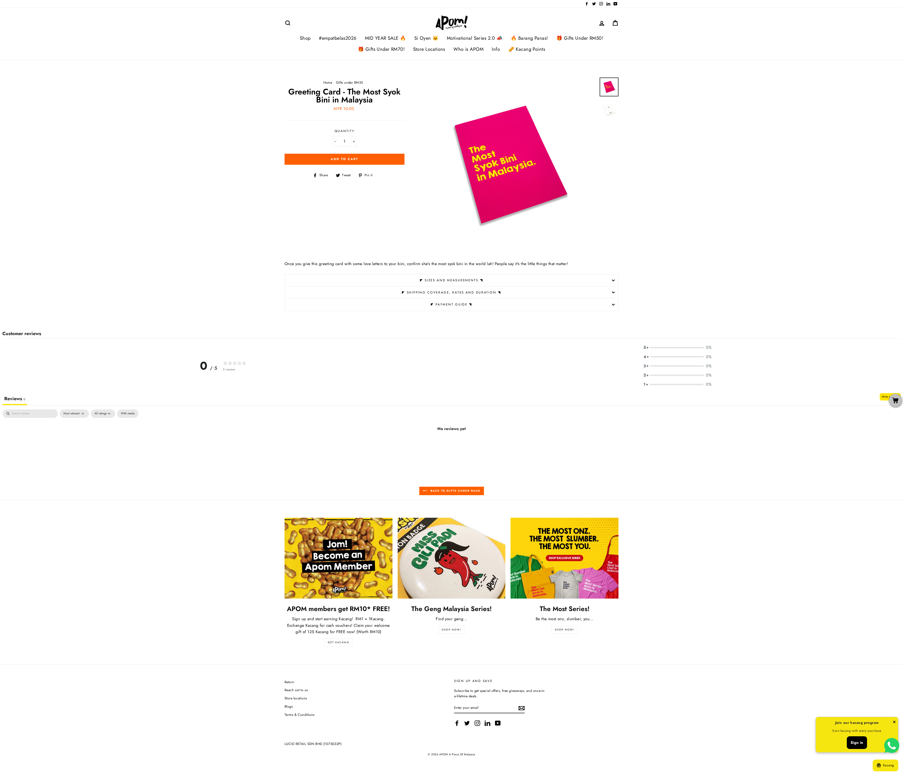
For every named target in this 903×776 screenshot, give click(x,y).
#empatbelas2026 (337, 38)
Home (327, 82)
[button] (677, 347)
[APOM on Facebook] (457, 723)
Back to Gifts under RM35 (454, 491)
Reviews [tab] (14, 398)
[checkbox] (128, 413)
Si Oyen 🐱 (426, 38)
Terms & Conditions (300, 714)
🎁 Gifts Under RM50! (579, 38)
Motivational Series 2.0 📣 (475, 38)
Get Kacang (338, 642)
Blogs (289, 706)
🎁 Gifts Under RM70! (381, 49)
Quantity (345, 131)
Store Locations (429, 49)
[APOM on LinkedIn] (487, 723)
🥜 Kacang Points (526, 49)
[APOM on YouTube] (498, 723)
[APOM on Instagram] (477, 723)
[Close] (894, 723)
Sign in (857, 742)
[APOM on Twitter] (467, 723)
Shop (305, 38)
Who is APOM (468, 49)
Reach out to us (296, 690)
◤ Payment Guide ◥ (451, 304)
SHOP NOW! (451, 629)
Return (289, 682)
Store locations (296, 698)
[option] (508, 166)
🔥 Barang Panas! (529, 38)
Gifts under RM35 (349, 82)
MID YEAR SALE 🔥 (385, 38)
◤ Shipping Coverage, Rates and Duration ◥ (451, 292)
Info (496, 49)
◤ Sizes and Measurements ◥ (451, 280)
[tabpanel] (451, 444)
